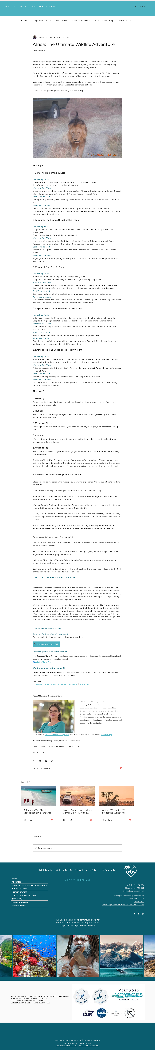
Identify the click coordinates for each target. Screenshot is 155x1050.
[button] (131, 21)
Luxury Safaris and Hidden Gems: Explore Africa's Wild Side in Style (77, 811)
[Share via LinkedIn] (46, 761)
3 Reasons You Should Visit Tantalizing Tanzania (37, 811)
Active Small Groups (104, 20)
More (121, 20)
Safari (71, 746)
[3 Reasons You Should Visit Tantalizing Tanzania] (38, 796)
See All (131, 782)
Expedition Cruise (42, 20)
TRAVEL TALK (17, 898)
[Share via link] (51, 761)
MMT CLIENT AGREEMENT (89, 1045)
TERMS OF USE (85, 1043)
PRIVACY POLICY (70, 1043)
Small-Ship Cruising (81, 20)
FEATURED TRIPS (19, 905)
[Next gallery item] (119, 128)
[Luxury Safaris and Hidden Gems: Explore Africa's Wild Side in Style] (77, 796)
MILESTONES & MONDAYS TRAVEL (77, 869)
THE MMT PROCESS (19, 888)
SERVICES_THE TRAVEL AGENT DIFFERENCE (29, 885)
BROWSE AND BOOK (20, 902)
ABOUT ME (16, 882)
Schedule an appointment (133, 891)
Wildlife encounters (57, 746)
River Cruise (61, 20)
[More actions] (120, 37)
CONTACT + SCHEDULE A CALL (24, 895)
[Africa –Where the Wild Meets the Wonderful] (116, 796)
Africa (80, 746)
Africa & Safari (39, 753)
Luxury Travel (39, 746)
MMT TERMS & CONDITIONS (67, 1045)
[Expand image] (77, 128)
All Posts (25, 20)
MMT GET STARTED (19, 892)
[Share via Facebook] (34, 761)
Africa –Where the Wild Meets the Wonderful (115, 811)
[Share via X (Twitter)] (40, 761)
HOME (14, 878)
